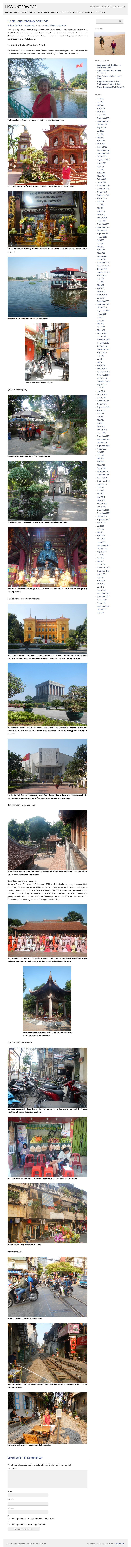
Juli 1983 (100, 613)
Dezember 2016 (103, 436)
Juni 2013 (100, 558)
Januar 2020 (101, 336)
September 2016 (103, 446)
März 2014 (101, 539)
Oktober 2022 (102, 230)
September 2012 (103, 571)
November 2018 (103, 375)
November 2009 (103, 597)
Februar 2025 (102, 147)
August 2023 (102, 198)
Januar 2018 (101, 398)
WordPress (119, 1543)
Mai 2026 (100, 105)
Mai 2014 (100, 532)
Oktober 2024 (102, 157)
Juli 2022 (100, 240)
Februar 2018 (102, 394)
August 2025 (102, 128)
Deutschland (43, 13)
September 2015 (103, 481)
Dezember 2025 (103, 118)
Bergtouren (78, 13)
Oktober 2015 (102, 478)
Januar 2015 (101, 507)
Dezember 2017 (103, 401)
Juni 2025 (100, 134)
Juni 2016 (100, 455)
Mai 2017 (100, 420)
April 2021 (101, 288)
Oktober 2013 (102, 548)
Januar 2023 (101, 221)
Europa (32, 13)
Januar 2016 (101, 468)
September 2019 (103, 349)
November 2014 (103, 513)
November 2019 (103, 343)
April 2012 (101, 581)
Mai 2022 (100, 247)
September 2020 (103, 311)
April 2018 (101, 391)
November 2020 (103, 304)
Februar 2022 (102, 256)
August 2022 (102, 237)
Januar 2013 (101, 565)
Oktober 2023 (102, 192)
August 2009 (102, 600)
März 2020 (101, 330)
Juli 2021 (100, 279)
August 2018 (102, 385)
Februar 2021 (102, 295)
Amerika (8, 13)
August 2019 (102, 353)
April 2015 (101, 497)
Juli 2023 (100, 202)
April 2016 (101, 462)
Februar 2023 (102, 218)
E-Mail (10, 1500)
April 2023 (101, 211)
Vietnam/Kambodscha (58, 25)
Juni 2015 (100, 491)
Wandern (55, 13)
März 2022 (101, 253)
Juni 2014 (100, 529)
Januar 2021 (101, 298)
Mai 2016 (100, 459)
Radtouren (66, 13)
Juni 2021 (100, 282)
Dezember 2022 (103, 224)
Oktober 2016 (102, 442)
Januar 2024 (101, 182)
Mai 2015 (100, 494)
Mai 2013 (100, 561)
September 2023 (103, 195)
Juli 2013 (100, 555)
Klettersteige (91, 13)
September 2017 (103, 407)
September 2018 (103, 381)
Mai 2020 (100, 324)
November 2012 (103, 568)
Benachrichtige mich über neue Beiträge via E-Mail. (27, 1525)
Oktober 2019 (102, 346)
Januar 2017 (101, 433)
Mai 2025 (100, 137)
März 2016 (101, 465)
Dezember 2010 (103, 593)
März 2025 (101, 144)
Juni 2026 (100, 102)
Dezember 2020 (103, 301)
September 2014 (103, 520)
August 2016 (102, 449)
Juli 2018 (100, 388)
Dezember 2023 (103, 186)
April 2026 (101, 108)
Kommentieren (29, 25)
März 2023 (101, 214)
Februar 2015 (102, 503)
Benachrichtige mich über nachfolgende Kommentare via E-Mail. (31, 1519)
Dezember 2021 (103, 263)
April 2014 (101, 536)
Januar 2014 (101, 542)
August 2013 (102, 552)
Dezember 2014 (103, 510)
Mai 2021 (100, 285)
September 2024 (103, 160)
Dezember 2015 (103, 471)
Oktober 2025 (102, 125)
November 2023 (103, 189)
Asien (16, 13)
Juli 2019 (100, 356)
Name (10, 1492)
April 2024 (101, 173)
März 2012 (101, 584)
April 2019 (101, 365)
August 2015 (102, 484)
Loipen (102, 13)
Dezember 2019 (103, 340)
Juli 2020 (100, 317)
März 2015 (101, 500)
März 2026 (101, 112)
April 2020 (101, 327)
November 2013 (103, 545)
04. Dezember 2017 (15, 25)
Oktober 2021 (102, 269)
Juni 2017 (100, 417)
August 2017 (102, 410)
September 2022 (103, 234)
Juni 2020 (100, 320)
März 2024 (101, 176)
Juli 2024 (100, 166)
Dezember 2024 (103, 150)
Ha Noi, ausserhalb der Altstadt (28, 21)
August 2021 (102, 275)
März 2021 (101, 292)
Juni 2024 (100, 169)
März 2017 (101, 426)
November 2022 (103, 227)
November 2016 (103, 439)
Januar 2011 (101, 590)
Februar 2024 (102, 179)
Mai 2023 (100, 208)
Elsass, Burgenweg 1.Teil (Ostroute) (110, 87)
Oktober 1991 (102, 609)
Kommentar (12, 1469)
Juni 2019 (100, 359)
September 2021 (103, 272)
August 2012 (102, 574)
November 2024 (103, 153)
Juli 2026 (100, 99)
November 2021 (103, 266)
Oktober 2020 (102, 308)
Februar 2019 (102, 369)
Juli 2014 (100, 526)
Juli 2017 (100, 414)
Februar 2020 (102, 333)
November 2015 (103, 475)
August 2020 (102, 314)
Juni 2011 (100, 587)
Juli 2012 (100, 577)
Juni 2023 (100, 205)
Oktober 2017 (102, 404)
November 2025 (103, 121)
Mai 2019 (100, 362)
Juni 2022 (100, 243)
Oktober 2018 (102, 378)
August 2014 (102, 523)
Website (11, 1508)
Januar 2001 (101, 603)
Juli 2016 (100, 452)
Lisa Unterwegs (20, 7)
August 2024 (102, 163)
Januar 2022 (101, 259)
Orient (24, 13)
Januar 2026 (101, 115)
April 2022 (101, 250)
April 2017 (101, 423)
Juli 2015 (100, 487)
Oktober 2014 (102, 516)
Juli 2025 (100, 131)
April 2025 (101, 141)
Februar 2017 (102, 430)
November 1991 (103, 606)
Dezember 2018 (103, 372)
